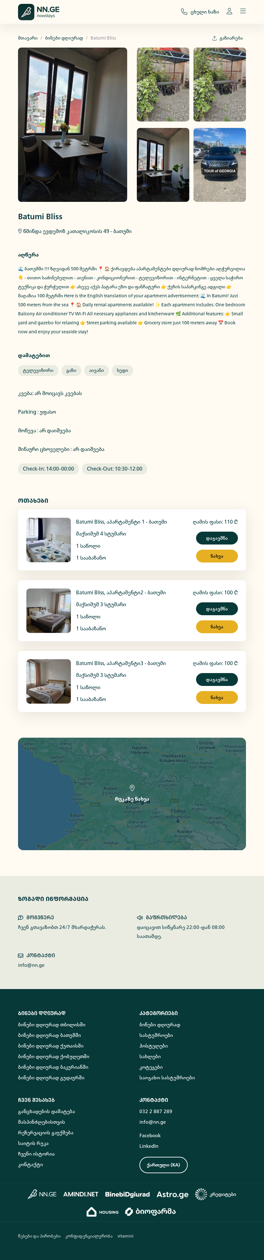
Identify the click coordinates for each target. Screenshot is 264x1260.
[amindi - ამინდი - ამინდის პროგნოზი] (81, 1194)
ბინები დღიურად (64, 38)
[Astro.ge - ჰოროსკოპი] (172, 1194)
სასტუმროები (156, 1035)
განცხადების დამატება (46, 1111)
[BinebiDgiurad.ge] (127, 1194)
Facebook (150, 1135)
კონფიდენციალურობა (89, 1236)
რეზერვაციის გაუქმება (45, 1133)
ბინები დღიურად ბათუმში (49, 1035)
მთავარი (28, 38)
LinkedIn (148, 1146)
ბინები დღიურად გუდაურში (51, 1078)
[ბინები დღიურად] (42, 1194)
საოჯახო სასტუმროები (167, 1078)
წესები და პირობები (39, 1236)
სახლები (150, 1056)
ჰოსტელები (153, 1046)
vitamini (126, 1236)
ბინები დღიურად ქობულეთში (53, 1056)
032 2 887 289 (155, 1111)
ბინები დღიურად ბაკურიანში (53, 1067)
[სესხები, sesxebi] (215, 1194)
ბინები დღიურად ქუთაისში (50, 1046)
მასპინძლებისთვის (41, 1122)
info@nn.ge (31, 965)
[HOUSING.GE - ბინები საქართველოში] (103, 1212)
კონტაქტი (30, 1164)
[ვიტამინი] (151, 1212)
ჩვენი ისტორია (36, 1154)
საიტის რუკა (33, 1143)
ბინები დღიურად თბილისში (51, 1025)
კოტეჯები (151, 1067)
